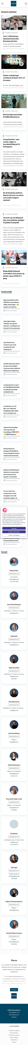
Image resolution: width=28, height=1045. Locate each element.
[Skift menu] (2, 3)
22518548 (14, 878)
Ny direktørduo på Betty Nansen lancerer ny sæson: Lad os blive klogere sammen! (13, 196)
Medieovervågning (14, 1030)
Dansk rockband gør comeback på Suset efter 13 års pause (14, 77)
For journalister (14, 1037)
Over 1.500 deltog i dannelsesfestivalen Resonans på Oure (11, 38)
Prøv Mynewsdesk (14, 1035)
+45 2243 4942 (14, 581)
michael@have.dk (14, 579)
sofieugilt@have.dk (14, 876)
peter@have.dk (14, 613)
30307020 (14, 944)
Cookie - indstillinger (14, 535)
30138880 (14, 810)
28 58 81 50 (14, 776)
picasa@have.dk (14, 807)
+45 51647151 (14, 844)
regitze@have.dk (14, 910)
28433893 (14, 679)
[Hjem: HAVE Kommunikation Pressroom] (13, 3)
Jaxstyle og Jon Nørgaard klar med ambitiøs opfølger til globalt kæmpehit (13, 220)
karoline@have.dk (14, 942)
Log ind (14, 1042)
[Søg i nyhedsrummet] (26, 3)
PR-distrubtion (14, 1033)
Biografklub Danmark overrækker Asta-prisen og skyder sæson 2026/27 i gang (13, 274)
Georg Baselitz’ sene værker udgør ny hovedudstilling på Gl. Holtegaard (11, 143)
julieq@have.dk (14, 742)
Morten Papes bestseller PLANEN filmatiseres (12, 115)
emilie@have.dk (14, 645)
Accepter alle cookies (14, 531)
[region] (14, 522)
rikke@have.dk (14, 676)
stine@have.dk (14, 710)
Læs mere (14, 989)
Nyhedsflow (14, 1040)
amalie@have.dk (14, 773)
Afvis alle (14, 528)
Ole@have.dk (14, 842)
